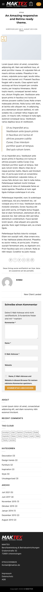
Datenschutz (7, 576)
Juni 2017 (6, 497)
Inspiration (6, 469)
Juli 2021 (6, 492)
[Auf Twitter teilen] (19, 260)
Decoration (7, 455)
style (31, 436)
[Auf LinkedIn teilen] (32, 260)
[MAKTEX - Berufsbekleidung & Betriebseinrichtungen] (16, 4)
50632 (21, 31)
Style (21, 12)
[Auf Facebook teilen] (15, 260)
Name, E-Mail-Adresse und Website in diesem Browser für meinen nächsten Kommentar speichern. (21, 379)
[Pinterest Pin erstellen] (28, 260)
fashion (20, 432)
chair (13, 432)
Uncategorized (8, 478)
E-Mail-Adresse (12, 354)
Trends (5, 440)
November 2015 (9, 501)
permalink (30, 271)
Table (37, 436)
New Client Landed (32, 294)
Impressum (7, 573)
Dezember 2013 (9, 515)
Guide (36, 432)
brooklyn (6, 432)
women (12, 440)
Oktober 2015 (8, 506)
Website (8, 365)
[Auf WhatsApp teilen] (11, 260)
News (14, 436)
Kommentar (10, 322)
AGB (4, 579)
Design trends (8, 460)
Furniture (28, 432)
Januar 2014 (7, 510)
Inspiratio (6, 436)
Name (8, 343)
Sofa (19, 436)
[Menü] (3, 4)
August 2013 (7, 520)
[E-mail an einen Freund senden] (24, 260)
